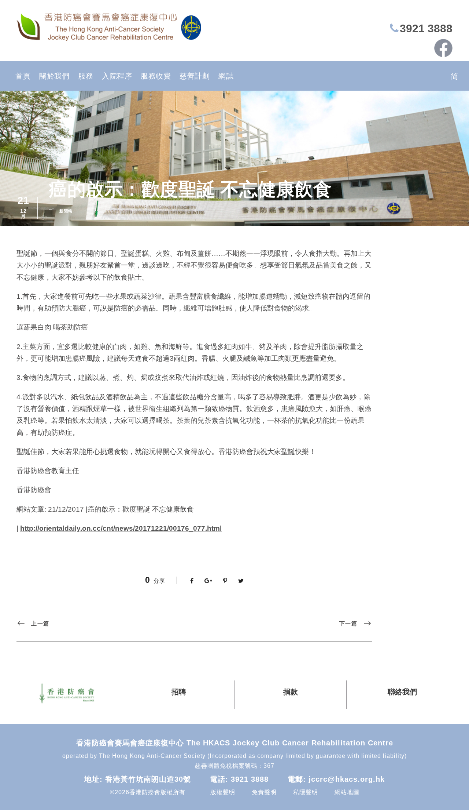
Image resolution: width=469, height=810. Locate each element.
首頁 (22, 76)
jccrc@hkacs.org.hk (347, 779)
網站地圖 (347, 792)
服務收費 (156, 76)
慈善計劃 (195, 76)
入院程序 (117, 76)
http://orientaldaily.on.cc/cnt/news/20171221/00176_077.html (121, 528)
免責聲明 (264, 792)
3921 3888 (426, 28)
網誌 (225, 76)
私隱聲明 (305, 792)
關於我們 (54, 76)
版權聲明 (222, 792)
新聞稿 (66, 211)
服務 (85, 76)
